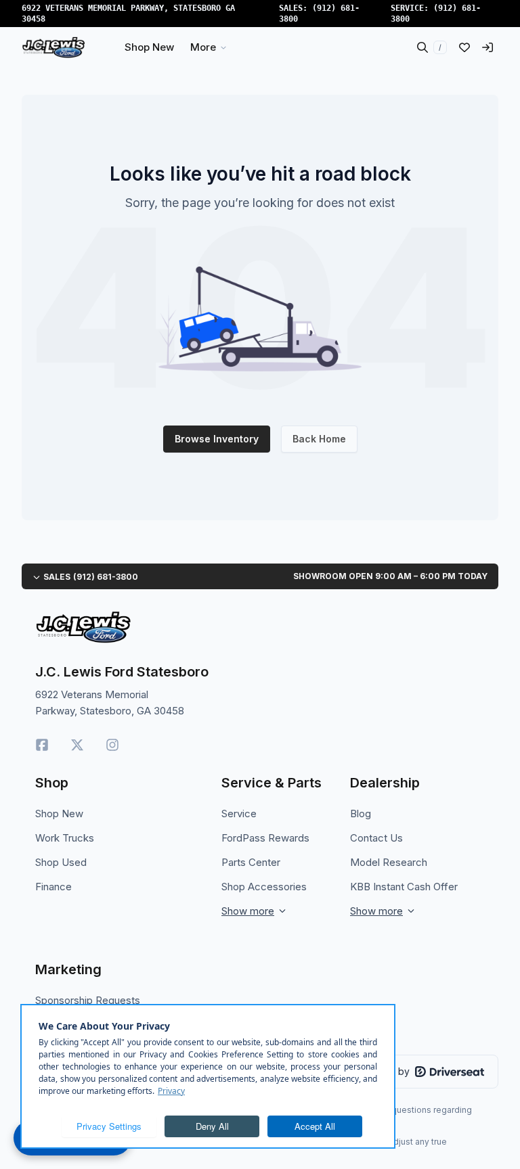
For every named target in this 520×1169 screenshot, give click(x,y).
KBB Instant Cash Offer (404, 886)
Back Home (319, 438)
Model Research (388, 862)
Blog (360, 813)
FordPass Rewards (265, 837)
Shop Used (61, 862)
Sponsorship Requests (87, 1000)
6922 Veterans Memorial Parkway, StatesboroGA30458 (128, 13)
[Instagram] (112, 745)
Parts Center (250, 862)
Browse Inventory (217, 438)
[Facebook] (42, 745)
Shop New (59, 813)
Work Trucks (64, 837)
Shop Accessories (264, 886)
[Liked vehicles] (464, 47)
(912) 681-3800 (105, 577)
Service (239, 813)
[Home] (53, 47)
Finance (53, 886)
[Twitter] (77, 745)
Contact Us (376, 837)
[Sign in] (487, 47)
